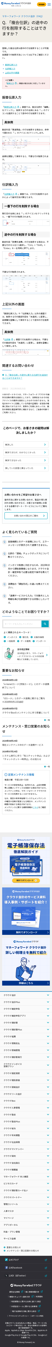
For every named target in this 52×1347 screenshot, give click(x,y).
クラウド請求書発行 (13, 1057)
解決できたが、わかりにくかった (20, 452)
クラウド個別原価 (12, 1080)
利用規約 (39, 1296)
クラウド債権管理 (12, 1050)
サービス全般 (10, 1238)
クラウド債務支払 (12, 1043)
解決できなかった (13, 460)
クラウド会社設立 (12, 1162)
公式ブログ (14, 1259)
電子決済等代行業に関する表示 (24, 1311)
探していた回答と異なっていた (19, 468)
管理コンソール (11, 1204)
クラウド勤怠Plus (12, 1121)
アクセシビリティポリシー (19, 1316)
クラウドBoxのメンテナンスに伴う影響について (25, 712)
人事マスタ (9, 1211)
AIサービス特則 (37, 1316)
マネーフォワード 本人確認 (16, 1176)
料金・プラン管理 (12, 1231)
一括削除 (11, 641)
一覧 (48, 720)
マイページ (9, 1217)
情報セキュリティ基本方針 (19, 1296)
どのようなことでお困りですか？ (26, 611)
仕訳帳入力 (10, 68)
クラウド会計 (10, 995)
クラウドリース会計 (13, 1094)
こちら (35, 807)
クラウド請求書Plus (13, 1029)
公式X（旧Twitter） (18, 1275)
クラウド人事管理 (12, 1107)
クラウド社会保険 (12, 1142)
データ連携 (26, 641)
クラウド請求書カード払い (16, 1190)
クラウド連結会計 (12, 1087)
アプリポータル (11, 1224)
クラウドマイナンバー (14, 1149)
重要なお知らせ (14, 1247)
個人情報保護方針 (32, 1292)
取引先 (26, 637)
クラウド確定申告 (12, 1008)
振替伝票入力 (11, 64)
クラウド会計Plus (12, 1002)
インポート (41, 641)
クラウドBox (9, 1100)
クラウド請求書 (11, 1022)
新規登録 (41, 4)
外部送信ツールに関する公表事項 (24, 1306)
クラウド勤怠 (10, 1114)
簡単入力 (10, 83)
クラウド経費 (10, 1036)
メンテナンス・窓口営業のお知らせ (23, 1250)
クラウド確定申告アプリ (15, 1015)
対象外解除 (39, 637)
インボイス (12, 637)
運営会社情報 (14, 1292)
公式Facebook (15, 1267)
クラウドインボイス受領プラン (13, 1065)
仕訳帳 (7, 339)
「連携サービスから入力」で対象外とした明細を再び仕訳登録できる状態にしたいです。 (28, 599)
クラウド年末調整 (12, 1135)
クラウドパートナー (13, 1197)
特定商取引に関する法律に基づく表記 (26, 1301)
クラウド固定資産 (12, 1073)
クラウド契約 (10, 1155)
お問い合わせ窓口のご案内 (26, 515)
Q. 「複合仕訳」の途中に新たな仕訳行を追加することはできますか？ (25, 376)
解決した (9, 444)
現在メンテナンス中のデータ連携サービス (22, 744)
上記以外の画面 (12, 72)
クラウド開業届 (11, 1169)
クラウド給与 (10, 1128)
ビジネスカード (11, 1183)
